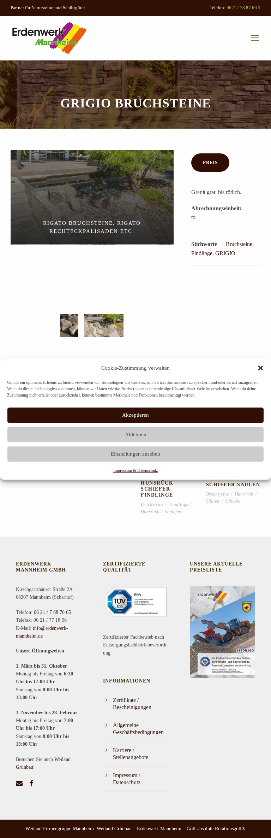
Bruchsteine (239, 244)
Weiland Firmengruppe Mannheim (59, 828)
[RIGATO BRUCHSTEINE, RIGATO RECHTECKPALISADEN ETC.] (92, 197)
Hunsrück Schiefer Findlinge (157, 489)
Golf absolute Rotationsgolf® (216, 828)
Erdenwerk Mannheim (159, 828)
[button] (260, 367)
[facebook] (32, 783)
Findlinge (201, 253)
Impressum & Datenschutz (135, 470)
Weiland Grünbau (114, 828)
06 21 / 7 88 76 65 (52, 612)
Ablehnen (135, 434)
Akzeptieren (135, 415)
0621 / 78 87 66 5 (243, 7)
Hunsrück (150, 511)
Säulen (212, 501)
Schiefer (173, 511)
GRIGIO (225, 253)
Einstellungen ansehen (135, 454)
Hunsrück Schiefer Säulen (233, 481)
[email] (19, 783)
